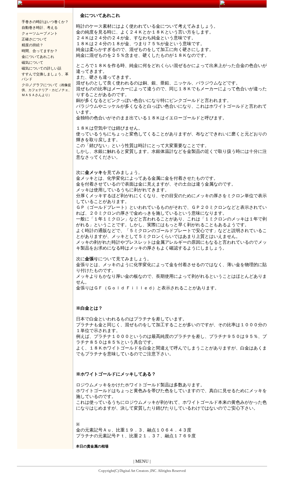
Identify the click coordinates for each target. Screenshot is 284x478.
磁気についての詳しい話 (41, 68)
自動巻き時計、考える (40, 27)
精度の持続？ (32, 45)
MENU (142, 461)
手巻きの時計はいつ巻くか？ (45, 22)
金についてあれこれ (38, 57)
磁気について (32, 62)
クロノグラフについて (40, 85)
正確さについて (34, 39)
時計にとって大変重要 (160, 145)
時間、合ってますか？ (40, 51)
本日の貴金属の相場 (92, 446)
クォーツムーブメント (40, 33)
